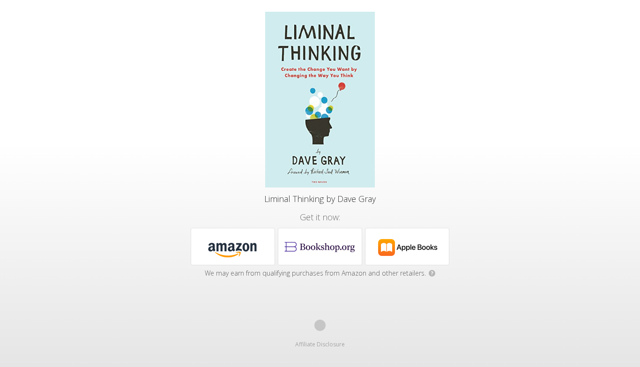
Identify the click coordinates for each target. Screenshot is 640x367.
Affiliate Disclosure (320, 344)
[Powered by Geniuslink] (320, 325)
